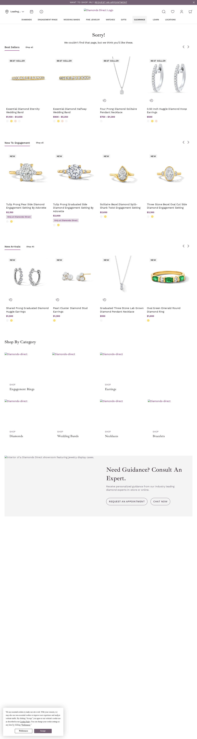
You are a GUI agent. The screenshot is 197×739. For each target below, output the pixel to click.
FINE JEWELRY (93, 20)
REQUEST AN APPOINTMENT (111, 2)
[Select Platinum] (19, 121)
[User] (181, 12)
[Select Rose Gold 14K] (15, 121)
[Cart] (190, 12)
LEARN (156, 20)
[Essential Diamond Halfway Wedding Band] (75, 78)
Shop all (29, 47)
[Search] (164, 12)
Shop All (30, 247)
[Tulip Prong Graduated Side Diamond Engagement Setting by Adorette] (75, 174)
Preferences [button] (26, 725)
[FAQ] (41, 12)
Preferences (23, 731)
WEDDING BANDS (72, 20)
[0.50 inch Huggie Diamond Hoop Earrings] (169, 78)
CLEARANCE (139, 20)
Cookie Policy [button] (25, 722)
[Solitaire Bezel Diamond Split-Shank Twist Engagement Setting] (122, 174)
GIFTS (123, 20)
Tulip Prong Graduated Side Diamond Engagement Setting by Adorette (73, 208)
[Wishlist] (173, 12)
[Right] (188, 47)
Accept (43, 731)
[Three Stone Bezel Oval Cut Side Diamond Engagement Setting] (169, 174)
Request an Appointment (127, 501)
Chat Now (160, 501)
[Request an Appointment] (31, 12)
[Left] (183, 47)
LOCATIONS (170, 20)
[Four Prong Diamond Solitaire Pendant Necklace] (122, 78)
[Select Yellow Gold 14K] (11, 121)
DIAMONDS (27, 20)
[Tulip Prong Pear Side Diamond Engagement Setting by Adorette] (28, 174)
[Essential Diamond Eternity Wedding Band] (28, 78)
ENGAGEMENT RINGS (47, 20)
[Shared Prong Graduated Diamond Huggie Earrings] (28, 277)
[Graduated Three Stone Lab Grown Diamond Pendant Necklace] (122, 277)
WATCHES (110, 20)
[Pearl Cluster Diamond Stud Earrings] (75, 277)
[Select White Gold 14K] (7, 121)
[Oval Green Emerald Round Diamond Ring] (169, 277)
